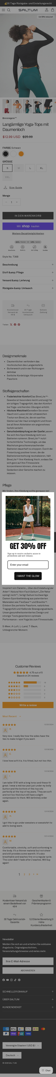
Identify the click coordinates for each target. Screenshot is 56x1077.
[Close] (50, 496)
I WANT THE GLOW (28, 576)
